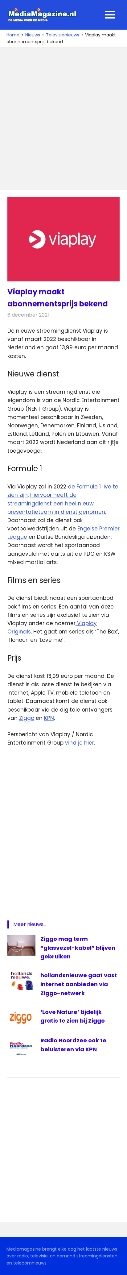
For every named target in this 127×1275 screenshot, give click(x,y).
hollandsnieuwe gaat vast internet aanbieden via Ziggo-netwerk (78, 984)
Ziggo (26, 718)
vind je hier (79, 742)
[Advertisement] (63, 118)
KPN (49, 718)
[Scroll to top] (118, 1266)
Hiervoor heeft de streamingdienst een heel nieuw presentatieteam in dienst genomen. (56, 503)
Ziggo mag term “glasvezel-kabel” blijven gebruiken (77, 948)
